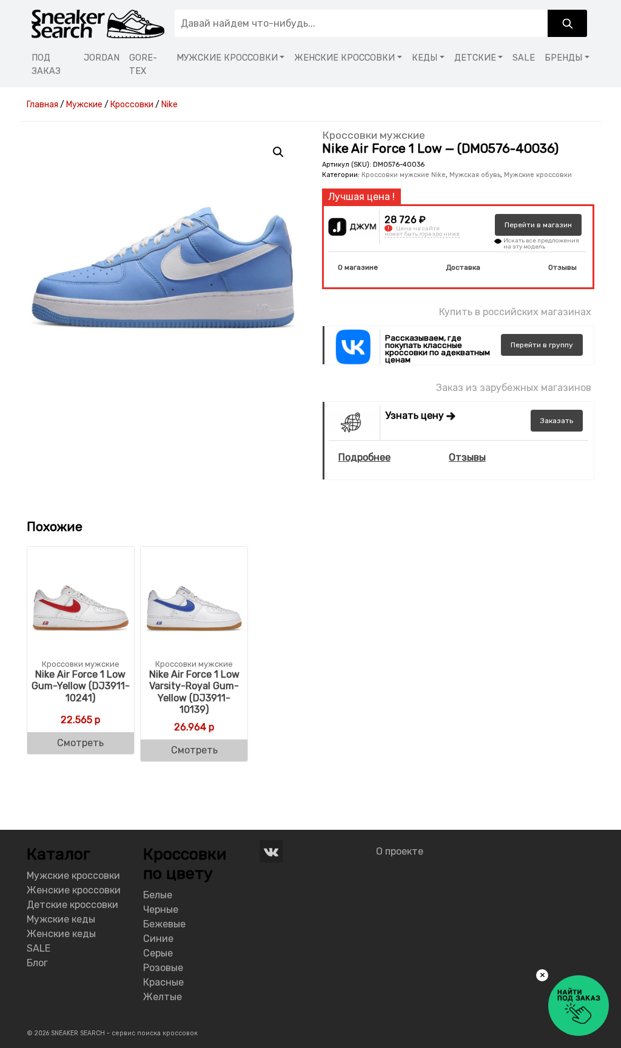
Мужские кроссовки (538, 175)
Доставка (463, 267)
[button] (278, 152)
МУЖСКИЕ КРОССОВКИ (227, 58)
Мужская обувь (474, 175)
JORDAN (101, 58)
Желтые (162, 997)
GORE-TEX (143, 64)
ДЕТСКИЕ (475, 58)
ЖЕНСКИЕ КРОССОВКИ (344, 58)
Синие (158, 938)
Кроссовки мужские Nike (403, 175)
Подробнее (364, 457)
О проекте (399, 851)
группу (542, 345)
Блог (37, 963)
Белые (157, 895)
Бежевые (164, 924)
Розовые (163, 967)
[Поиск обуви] (567, 23)
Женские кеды (61, 934)
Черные (160, 909)
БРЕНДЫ (563, 58)
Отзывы (562, 267)
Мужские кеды (61, 919)
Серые (158, 953)
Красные (163, 982)
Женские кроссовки (74, 890)
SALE (523, 58)
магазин (538, 225)
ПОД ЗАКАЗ (46, 64)
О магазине (358, 267)
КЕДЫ (424, 58)
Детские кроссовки (72, 904)
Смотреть (80, 743)
